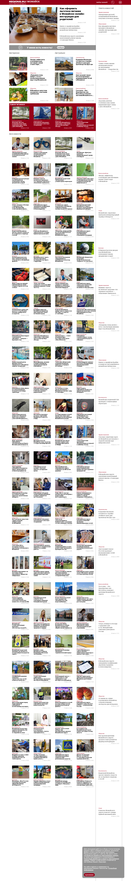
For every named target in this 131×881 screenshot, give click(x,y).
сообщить (60, 48)
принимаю (89, 875)
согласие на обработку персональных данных (101, 855)
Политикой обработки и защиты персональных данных (101, 859)
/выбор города (101, 2)
